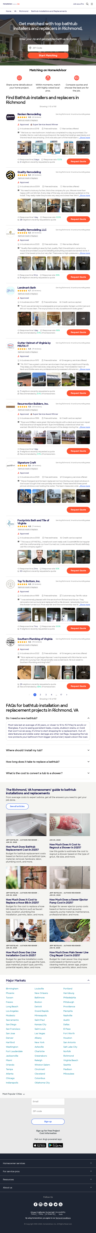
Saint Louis (40, 1029)
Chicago (10, 1078)
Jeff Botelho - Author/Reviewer (21, 840)
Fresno (9, 1002)
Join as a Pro (78, 4)
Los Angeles (12, 1011)
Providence (69, 1006)
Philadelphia (69, 997)
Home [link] (8, 11)
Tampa (9, 1069)
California (40, 1213)
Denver (10, 1038)
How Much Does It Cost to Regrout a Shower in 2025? (65, 846)
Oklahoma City (42, 1082)
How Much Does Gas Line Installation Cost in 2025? (21, 954)
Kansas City (40, 1024)
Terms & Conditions (63, 1218)
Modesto (10, 1015)
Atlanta (9, 1073)
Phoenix (10, 993)
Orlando (10, 1065)
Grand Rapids (41, 1011)
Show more (85, 138)
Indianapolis (12, 1082)
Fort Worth (69, 1033)
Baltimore (40, 997)
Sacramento (12, 1020)
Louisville (39, 988)
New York (39, 1042)
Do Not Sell (50, 1213)
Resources (8, 1179)
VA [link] (15, 11)
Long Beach (12, 1006)
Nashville (67, 1015)
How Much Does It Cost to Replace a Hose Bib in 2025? (22, 901)
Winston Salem (42, 1065)
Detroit (38, 1006)
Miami (9, 1060)
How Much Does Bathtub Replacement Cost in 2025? (22, 848)
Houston (67, 1038)
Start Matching (48, 55)
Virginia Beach (70, 1060)
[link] (48, 117)
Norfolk (67, 1051)
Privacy (33, 1213)
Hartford (10, 1042)
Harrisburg (68, 993)
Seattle (67, 1065)
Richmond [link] (23, 11)
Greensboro (41, 1056)
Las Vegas (40, 1033)
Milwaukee (68, 1073)
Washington (12, 1047)
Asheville (39, 1047)
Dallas (66, 1024)
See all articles (17, 806)
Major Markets (16, 980)
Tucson (9, 997)
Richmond (68, 1056)
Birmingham (12, 988)
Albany (38, 1038)
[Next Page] (66, 694)
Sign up (48, 1121)
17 (61, 695)
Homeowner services (14, 1163)
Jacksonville (12, 1056)
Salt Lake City (70, 1047)
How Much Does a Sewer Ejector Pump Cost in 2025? (69, 901)
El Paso (67, 1029)
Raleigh (38, 1060)
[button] (24, 148)
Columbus (40, 1078)
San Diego (11, 1024)
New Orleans (41, 993)
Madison (67, 1069)
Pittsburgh (68, 1002)
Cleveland (40, 1073)
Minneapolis (41, 1015)
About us (7, 1187)
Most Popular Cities (12, 1094)
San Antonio (69, 1042)
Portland (67, 988)
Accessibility (60, 1213)
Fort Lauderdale (14, 1051)
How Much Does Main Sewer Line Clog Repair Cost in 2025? (69, 954)
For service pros (11, 1171)
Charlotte (40, 1051)
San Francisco (13, 1029)
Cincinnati (40, 1069)
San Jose (10, 1033)
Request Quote (78, 161)
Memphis (68, 1011)
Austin (66, 1020)
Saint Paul (40, 1020)
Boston (38, 1002)
